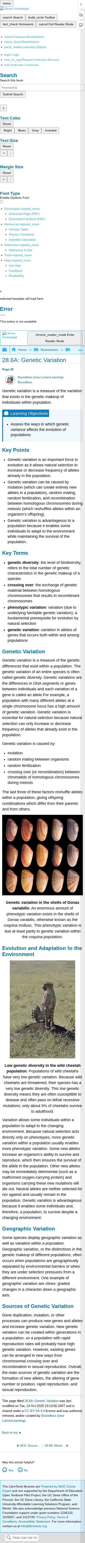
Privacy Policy (45, 1517)
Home (22, 349)
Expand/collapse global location (80, 348)
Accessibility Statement (34, 1521)
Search (9, 1538)
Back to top (10, 1432)
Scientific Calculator (22, 239)
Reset (7, 124)
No (26, 1470)
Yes (10, 1470)
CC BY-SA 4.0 (34, 1411)
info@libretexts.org (33, 1526)
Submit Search (13, 94)
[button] (15, 270)
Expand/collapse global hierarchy (7, 350)
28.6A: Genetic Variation (41, 1401)
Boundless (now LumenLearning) (40, 377)
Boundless (25, 382)
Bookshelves (49, 349)
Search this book (11, 80)
